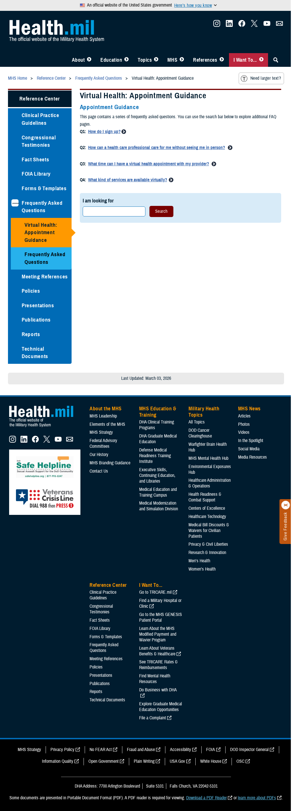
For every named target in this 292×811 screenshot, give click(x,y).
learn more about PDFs (257, 798)
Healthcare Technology (207, 516)
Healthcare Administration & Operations (209, 483)
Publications (36, 319)
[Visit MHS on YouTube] (266, 25)
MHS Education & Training (158, 412)
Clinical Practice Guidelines (40, 119)
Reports (31, 334)
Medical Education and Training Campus (158, 492)
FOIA (210, 749)
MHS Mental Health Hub (208, 458)
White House (210, 761)
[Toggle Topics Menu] (156, 60)
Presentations (38, 305)
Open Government (103, 761)
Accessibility (180, 749)
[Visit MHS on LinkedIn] (229, 25)
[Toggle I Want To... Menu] (261, 60)
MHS (172, 60)
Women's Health (202, 569)
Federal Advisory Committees (103, 443)
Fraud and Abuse (141, 749)
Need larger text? (265, 78)
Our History (99, 454)
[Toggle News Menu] (182, 60)
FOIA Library (36, 173)
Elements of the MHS (107, 424)
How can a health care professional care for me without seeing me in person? (156, 147)
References (205, 60)
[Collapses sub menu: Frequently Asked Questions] (15, 202)
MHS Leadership (103, 416)
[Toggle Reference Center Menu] (222, 60)
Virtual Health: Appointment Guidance (41, 232)
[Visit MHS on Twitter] (254, 25)
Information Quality (57, 761)
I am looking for (98, 201)
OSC (240, 761)
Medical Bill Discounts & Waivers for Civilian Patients (208, 530)
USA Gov (177, 761)
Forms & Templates (44, 188)
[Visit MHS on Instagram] (216, 25)
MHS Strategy (101, 432)
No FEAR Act (101, 749)
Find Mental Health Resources (154, 678)
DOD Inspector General (249, 749)
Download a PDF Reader (206, 798)
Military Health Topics (203, 412)
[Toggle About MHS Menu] (89, 60)
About (78, 60)
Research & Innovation (207, 552)
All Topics (196, 422)
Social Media (248, 449)
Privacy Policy (62, 749)
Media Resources (252, 457)
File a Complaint (152, 718)
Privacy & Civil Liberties (208, 544)
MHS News (249, 409)
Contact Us (99, 471)
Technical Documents (35, 353)
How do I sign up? (104, 132)
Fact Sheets (35, 159)
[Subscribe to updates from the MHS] (279, 25)
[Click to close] (285, 505)
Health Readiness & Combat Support (204, 497)
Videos (244, 432)
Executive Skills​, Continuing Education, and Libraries (157, 475)
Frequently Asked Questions (42, 207)
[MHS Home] (44, 427)
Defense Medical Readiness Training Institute (155, 455)
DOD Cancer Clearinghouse (200, 433)
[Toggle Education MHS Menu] (126, 60)
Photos (244, 424)
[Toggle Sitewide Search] (275, 60)
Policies (31, 291)
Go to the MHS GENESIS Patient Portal (160, 617)
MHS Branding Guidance (110, 463)
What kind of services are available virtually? (127, 180)
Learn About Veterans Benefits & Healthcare (157, 651)
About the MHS (106, 409)
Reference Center (39, 98)
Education (111, 60)
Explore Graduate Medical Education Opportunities (160, 706)
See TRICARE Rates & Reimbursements (158, 665)
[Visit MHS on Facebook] (241, 25)
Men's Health (199, 561)
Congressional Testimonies (39, 141)
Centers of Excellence (206, 508)
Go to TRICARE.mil (155, 592)
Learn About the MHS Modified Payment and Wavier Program (157, 634)
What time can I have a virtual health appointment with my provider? (148, 164)
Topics (145, 60)
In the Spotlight (250, 440)
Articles (244, 416)
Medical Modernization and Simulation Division (158, 506)
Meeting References (45, 276)
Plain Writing (144, 761)
